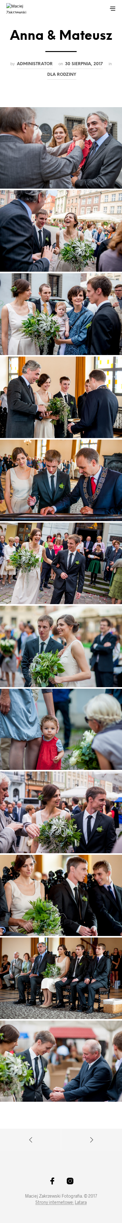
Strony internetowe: (54, 1202)
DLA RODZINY (61, 74)
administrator (35, 64)
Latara (81, 1202)
